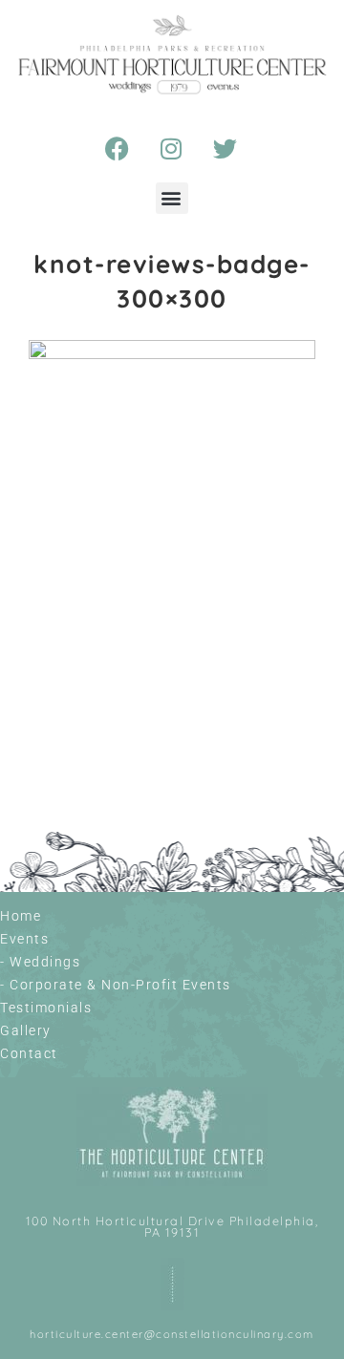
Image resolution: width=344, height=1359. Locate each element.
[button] (172, 198)
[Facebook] (118, 149)
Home (20, 916)
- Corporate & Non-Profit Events (115, 984)
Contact (29, 1053)
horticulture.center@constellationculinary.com (172, 1334)
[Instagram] (172, 149)
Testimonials (46, 1007)
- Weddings (40, 961)
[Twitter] (226, 149)
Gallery (26, 1030)
